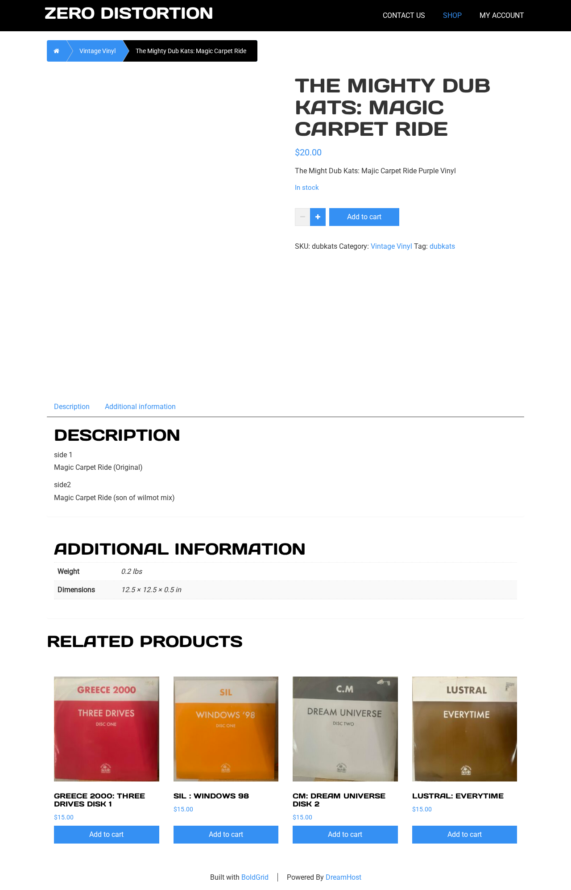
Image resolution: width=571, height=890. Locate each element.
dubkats (442, 246)
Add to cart (364, 217)
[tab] (72, 406)
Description (72, 406)
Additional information (140, 406)
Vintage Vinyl (97, 50)
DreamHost (343, 877)
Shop (452, 15)
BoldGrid (255, 877)
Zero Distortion (129, 13)
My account (502, 15)
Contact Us (404, 15)
